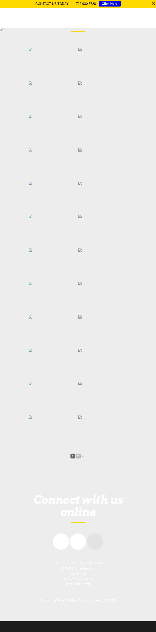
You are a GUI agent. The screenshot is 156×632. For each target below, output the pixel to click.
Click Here (110, 3)
